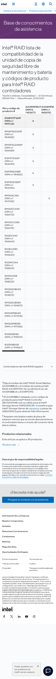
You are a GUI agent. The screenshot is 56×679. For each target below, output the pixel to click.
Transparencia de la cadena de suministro (41, 569)
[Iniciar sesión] (35, 4)
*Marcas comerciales (10, 564)
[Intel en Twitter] (12, 616)
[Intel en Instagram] (34, 616)
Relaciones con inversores (15, 531)
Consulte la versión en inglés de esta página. (27, 476)
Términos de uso (35, 559)
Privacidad (6, 568)
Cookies (32, 564)
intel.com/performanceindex (16, 588)
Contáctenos (8, 536)
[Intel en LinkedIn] (19, 616)
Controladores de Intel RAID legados (23, 366)
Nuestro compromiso (12, 521)
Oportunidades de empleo (15, 552)
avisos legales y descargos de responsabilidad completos (25, 589)
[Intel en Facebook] (4, 616)
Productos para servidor (40, 11)
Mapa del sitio (9, 547)
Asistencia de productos (14, 11)
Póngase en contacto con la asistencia (28, 499)
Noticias (6, 541)
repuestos (34, 408)
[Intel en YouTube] (27, 616)
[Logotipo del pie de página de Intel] (7, 609)
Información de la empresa (15, 515)
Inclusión (6, 526)
